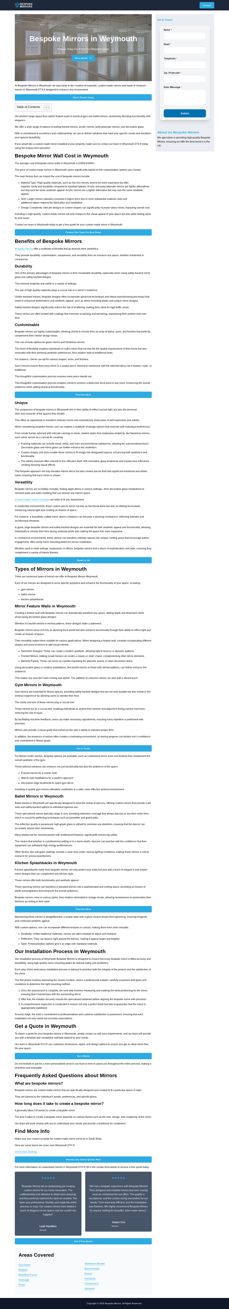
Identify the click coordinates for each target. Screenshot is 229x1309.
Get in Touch (83, 748)
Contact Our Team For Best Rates (83, 232)
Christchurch (92, 1283)
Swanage (24, 1279)
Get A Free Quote (83, 1241)
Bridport (23, 1270)
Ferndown (90, 1278)
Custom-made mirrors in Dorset (32, 499)
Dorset (88, 1273)
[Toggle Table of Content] (45, 107)
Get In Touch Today (83, 97)
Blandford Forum (28, 1274)
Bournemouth (92, 1268)
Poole (22, 1284)
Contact (207, 5)
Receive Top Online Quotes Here (83, 1159)
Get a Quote (81, 58)
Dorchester (21, 1151)
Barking (32, 1151)
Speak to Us (83, 560)
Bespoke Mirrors (24, 248)
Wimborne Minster (95, 1263)
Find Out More (83, 394)
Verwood (89, 1288)
